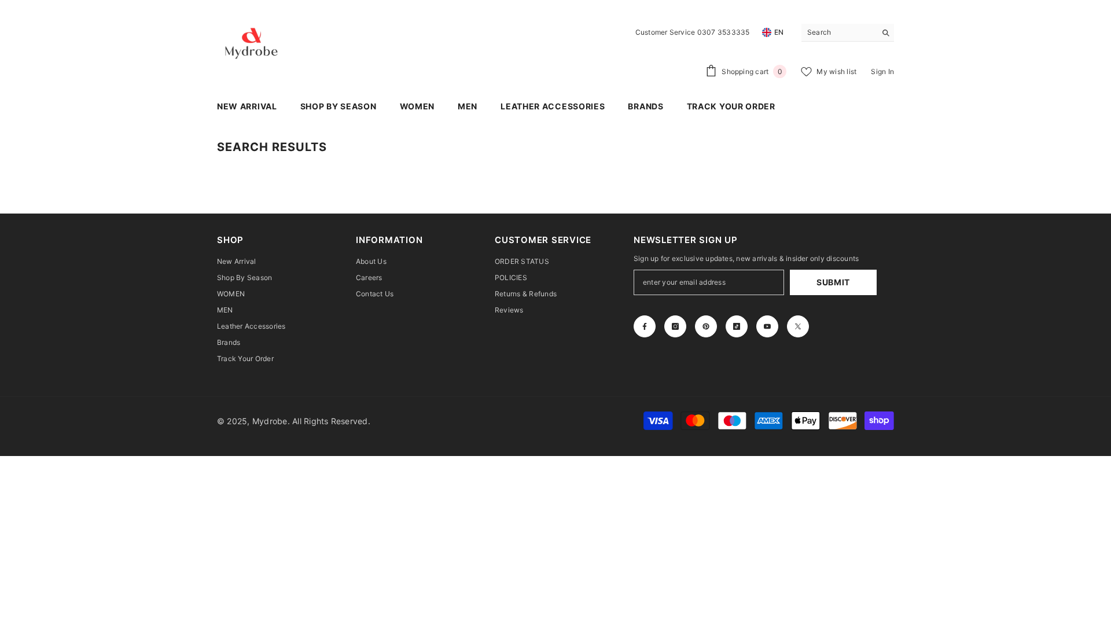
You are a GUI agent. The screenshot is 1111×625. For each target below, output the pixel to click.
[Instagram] (675, 326)
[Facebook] (645, 326)
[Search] (847, 33)
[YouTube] (767, 326)
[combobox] (838, 32)
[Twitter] (798, 326)
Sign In (882, 71)
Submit (833, 282)
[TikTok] (737, 326)
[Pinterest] (706, 326)
